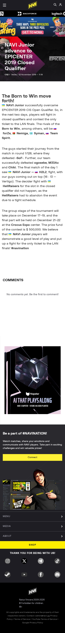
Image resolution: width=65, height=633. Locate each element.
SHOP (32, 545)
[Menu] (4, 5)
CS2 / (8, 75)
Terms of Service (22, 619)
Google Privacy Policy (32, 623)
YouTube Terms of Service (44, 619)
